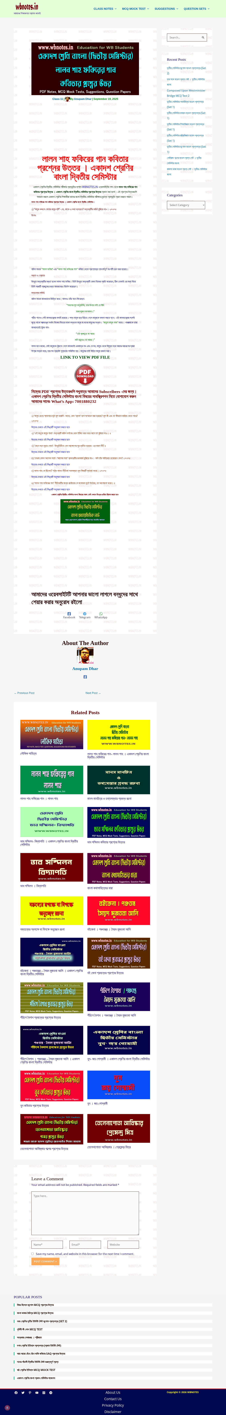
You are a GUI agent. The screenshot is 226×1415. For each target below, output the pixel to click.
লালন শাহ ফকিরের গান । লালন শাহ (39, 798)
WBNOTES (193, 1392)
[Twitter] (23, 1392)
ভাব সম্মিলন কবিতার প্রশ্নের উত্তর (106, 842)
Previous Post (24, 693)
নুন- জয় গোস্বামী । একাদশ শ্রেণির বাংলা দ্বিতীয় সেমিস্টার (118, 1059)
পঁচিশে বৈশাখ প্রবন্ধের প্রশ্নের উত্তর (40, 1017)
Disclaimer (112, 1411)
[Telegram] (50, 1392)
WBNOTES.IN (90, 187)
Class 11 (57, 99)
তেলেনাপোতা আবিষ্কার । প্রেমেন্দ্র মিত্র (109, 1147)
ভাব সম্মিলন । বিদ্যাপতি (33, 886)
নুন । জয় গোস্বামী (97, 1103)
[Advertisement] (85, 130)
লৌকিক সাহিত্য (28, 753)
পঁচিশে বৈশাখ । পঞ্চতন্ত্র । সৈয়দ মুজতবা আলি (111, 1015)
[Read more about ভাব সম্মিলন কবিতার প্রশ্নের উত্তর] (118, 822)
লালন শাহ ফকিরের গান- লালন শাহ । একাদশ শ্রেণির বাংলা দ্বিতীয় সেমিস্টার (118, 755)
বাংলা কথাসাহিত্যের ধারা (100, 888)
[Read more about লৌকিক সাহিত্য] (51, 734)
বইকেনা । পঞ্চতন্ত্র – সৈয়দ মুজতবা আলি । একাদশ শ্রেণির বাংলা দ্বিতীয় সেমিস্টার (51, 972)
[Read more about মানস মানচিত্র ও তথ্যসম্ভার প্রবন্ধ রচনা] (118, 780)
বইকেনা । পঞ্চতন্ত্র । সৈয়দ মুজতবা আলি (109, 929)
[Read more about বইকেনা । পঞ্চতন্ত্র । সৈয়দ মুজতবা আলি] (118, 910)
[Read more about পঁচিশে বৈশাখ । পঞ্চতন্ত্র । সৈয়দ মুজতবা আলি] (118, 996)
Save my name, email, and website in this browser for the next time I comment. (85, 1254)
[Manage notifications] (7, 1407)
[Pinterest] (29, 1392)
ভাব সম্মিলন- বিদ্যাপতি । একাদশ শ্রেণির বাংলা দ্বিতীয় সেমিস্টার (49, 842)
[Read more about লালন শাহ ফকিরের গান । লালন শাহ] (51, 780)
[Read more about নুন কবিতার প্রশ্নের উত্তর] (51, 1085)
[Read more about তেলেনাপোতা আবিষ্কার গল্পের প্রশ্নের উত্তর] (51, 1129)
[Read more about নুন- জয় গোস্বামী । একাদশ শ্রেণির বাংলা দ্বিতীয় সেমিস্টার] (118, 1040)
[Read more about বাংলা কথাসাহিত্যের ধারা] (118, 868)
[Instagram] (43, 1392)
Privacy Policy (113, 1405)
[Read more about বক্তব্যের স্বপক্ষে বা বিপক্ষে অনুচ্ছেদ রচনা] (51, 910)
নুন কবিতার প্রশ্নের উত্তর (34, 1105)
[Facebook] (85, 677)
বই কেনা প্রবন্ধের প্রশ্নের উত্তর (105, 973)
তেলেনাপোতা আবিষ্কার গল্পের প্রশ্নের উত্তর (44, 1149)
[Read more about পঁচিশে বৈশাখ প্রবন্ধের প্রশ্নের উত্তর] (51, 997)
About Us (113, 1392)
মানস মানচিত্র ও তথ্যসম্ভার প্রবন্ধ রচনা (109, 798)
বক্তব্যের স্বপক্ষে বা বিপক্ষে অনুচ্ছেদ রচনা (42, 929)
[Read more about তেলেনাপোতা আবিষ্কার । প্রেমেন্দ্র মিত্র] (118, 1128)
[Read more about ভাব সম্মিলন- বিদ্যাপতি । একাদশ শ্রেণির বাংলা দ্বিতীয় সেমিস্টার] (51, 821)
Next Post (93, 693)
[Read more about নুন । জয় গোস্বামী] (118, 1084)
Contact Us (113, 1399)
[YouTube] (36, 1392)
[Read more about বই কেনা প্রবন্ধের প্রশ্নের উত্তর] (118, 953)
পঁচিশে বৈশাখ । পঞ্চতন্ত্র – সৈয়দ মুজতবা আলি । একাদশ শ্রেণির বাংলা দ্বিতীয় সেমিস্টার (50, 1060)
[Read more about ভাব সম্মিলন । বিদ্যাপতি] (51, 867)
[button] (114, 9)
